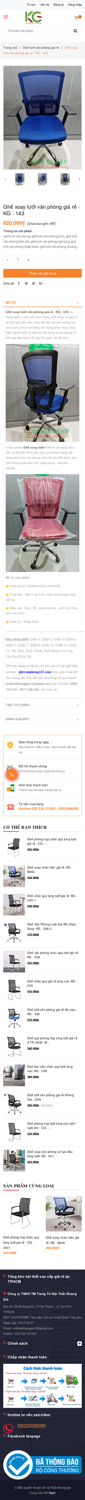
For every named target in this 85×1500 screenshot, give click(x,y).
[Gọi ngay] (12, 774)
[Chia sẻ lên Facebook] (19, 283)
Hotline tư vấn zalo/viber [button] (29, 1414)
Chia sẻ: (9, 283)
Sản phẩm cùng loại (28, 1186)
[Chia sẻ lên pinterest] (33, 283)
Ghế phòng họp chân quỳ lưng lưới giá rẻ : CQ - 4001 (21, 1242)
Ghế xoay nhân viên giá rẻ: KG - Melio (49, 869)
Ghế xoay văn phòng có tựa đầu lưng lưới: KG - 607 (50, 1154)
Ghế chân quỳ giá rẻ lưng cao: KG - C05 (52, 983)
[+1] (41, 283)
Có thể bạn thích (25, 827)
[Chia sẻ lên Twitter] (26, 283)
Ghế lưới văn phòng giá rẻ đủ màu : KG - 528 (52, 1012)
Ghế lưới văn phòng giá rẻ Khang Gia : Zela (50, 1097)
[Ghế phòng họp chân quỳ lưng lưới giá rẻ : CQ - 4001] (21, 1213)
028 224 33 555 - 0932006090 (54, 809)
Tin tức (31, 4)
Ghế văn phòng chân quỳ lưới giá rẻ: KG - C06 (53, 955)
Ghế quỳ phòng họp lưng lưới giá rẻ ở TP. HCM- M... (52, 1040)
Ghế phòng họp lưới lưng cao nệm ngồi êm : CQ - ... (51, 1125)
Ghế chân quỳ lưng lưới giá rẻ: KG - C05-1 (52, 898)
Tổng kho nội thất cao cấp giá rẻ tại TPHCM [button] (39, 1279)
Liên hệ (44, 4)
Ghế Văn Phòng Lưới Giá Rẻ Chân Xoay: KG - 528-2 (51, 926)
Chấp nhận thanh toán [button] (27, 1356)
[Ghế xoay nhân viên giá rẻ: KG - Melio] (64, 1214)
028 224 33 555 (25, 1333)
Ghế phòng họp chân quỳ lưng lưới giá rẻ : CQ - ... (51, 841)
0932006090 (31, 1425)
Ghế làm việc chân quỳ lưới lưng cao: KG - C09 (50, 1069)
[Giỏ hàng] (76, 17)
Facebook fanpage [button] (24, 1436)
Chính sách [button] (18, 1343)
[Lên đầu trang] (71, 1491)
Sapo (52, 1492)
